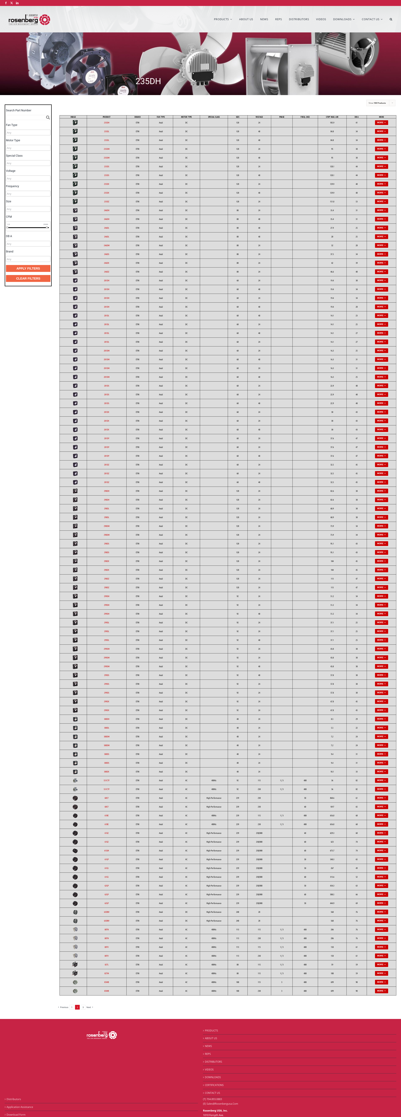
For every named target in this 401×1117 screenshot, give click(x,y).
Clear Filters (28, 278)
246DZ (106, 271)
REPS (208, 1054)
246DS (106, 254)
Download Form (16, 1114)
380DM (106, 736)
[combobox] (28, 132)
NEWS (208, 1046)
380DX (106, 771)
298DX (106, 561)
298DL (106, 508)
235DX (106, 183)
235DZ (106, 201)
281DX (106, 411)
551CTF (106, 780)
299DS (106, 675)
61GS (107, 868)
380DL (106, 727)
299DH (106, 596)
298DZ (106, 578)
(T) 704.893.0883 (212, 1099)
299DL (106, 622)
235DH (106, 122)
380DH (106, 718)
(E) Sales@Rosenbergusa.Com (220, 1103)
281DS (106, 385)
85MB (106, 982)
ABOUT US (211, 1038)
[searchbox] (21, 132)
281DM (106, 350)
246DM (106, 245)
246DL (106, 227)
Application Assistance (20, 1107)
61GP (107, 859)
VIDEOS (209, 1069)
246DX (106, 262)
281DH (106, 280)
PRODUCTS (211, 1030)
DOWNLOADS (213, 1077)
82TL (107, 964)
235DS (106, 166)
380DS (106, 754)
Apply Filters (28, 268)
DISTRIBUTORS (213, 1061)
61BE (107, 815)
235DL (106, 131)
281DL (106, 315)
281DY (106, 438)
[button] (391, 19)
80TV (107, 947)
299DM (106, 648)
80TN (107, 929)
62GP (107, 885)
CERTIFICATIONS (214, 1085)
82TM (106, 973)
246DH (106, 210)
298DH (106, 490)
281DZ (106, 464)
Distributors (14, 1099)
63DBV (106, 911)
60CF (107, 797)
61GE (107, 832)
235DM (106, 148)
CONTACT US (212, 1093)
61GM (106, 850)
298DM (106, 526)
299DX (106, 701)
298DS (106, 543)
